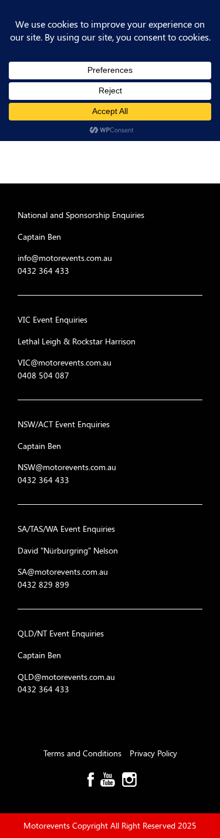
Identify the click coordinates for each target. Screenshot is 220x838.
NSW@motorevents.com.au (67, 466)
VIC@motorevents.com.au (64, 362)
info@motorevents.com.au (65, 257)
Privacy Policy (153, 753)
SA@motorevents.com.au (63, 571)
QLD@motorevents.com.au (66, 676)
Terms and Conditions (83, 753)
